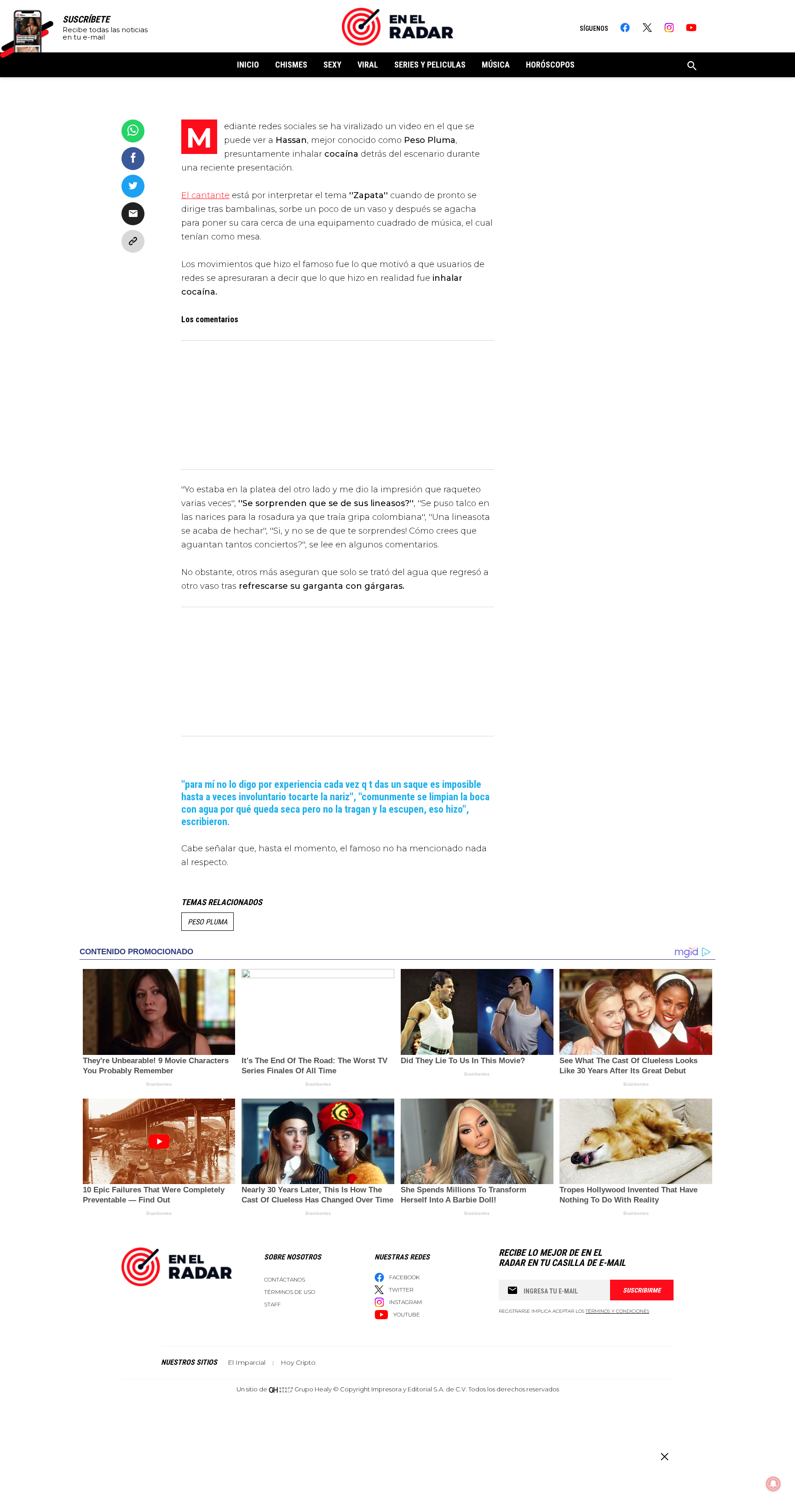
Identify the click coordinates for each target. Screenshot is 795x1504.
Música (496, 64)
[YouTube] (691, 27)
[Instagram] (669, 27)
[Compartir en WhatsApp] (132, 131)
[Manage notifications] (773, 1483)
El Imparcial (246, 1362)
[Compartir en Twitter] (132, 186)
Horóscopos (550, 64)
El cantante (205, 195)
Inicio (248, 64)
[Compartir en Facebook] (132, 158)
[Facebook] (625, 27)
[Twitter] (647, 27)
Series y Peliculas (430, 64)
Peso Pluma (207, 921)
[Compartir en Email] (132, 213)
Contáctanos (284, 1279)
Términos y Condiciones (617, 1311)
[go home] (397, 27)
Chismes (291, 64)
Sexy (332, 64)
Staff (272, 1304)
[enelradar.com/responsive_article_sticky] (664, 1456)
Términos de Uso (289, 1291)
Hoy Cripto (298, 1362)
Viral (367, 64)
